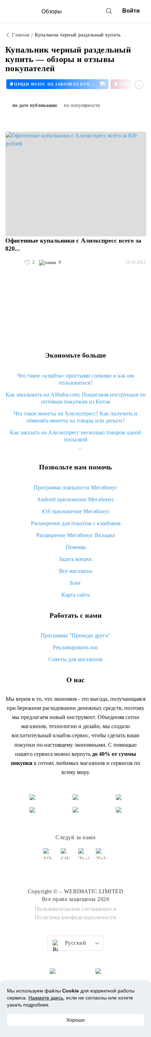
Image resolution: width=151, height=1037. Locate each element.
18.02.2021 (136, 262)
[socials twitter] (84, 857)
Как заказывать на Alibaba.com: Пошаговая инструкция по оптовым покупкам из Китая (76, 398)
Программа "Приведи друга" (75, 635)
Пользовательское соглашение (73, 909)
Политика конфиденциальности (76, 917)
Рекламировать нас (75, 647)
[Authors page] (12, 262)
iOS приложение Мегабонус (76, 511)
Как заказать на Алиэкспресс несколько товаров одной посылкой (75, 435)
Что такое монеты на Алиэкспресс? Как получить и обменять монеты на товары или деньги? (75, 417)
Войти (131, 11)
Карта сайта (75, 595)
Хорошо (75, 1020)
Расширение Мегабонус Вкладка (75, 535)
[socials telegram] (102, 857)
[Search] (109, 11)
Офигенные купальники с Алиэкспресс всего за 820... (73, 244)
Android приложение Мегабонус (75, 499)
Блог (75, 583)
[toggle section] (80, 449)
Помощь (76, 547)
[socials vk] (49, 857)
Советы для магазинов (75, 659)
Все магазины (75, 571)
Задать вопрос (75, 559)
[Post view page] (75, 184)
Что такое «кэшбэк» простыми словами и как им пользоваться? (75, 379)
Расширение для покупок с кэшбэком (75, 523)
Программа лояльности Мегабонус (75, 487)
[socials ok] (67, 857)
